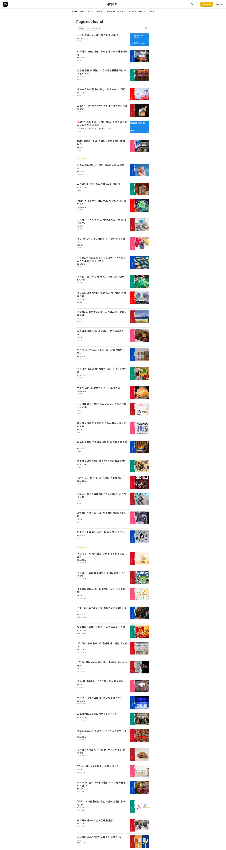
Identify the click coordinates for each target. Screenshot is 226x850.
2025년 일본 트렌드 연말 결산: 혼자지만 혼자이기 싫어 (102, 664)
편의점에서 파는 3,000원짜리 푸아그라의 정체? (101, 749)
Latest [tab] (81, 28)
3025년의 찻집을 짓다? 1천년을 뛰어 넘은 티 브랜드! (102, 645)
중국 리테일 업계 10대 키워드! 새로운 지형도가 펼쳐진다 (101, 294)
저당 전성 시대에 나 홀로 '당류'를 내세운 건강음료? (100, 555)
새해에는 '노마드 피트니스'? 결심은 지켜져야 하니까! (102, 514)
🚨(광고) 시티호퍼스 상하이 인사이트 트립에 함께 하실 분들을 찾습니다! (102, 124)
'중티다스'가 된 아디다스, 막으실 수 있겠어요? (100, 477)
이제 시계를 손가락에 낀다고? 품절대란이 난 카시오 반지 (101, 495)
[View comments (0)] (94, 63)
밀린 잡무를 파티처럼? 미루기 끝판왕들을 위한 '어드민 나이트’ (102, 72)
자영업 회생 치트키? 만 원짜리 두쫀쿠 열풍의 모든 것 (102, 332)
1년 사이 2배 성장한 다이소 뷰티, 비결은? (97, 766)
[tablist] (89, 28)
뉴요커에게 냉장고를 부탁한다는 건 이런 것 (98, 184)
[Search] (192, 4)
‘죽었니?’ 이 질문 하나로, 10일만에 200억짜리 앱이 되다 (101, 202)
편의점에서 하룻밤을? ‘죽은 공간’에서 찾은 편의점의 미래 (102, 313)
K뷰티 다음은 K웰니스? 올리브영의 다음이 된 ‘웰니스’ (101, 143)
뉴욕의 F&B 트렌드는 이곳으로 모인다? (96, 714)
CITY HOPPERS (83, 38)
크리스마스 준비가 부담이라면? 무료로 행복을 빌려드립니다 (101, 784)
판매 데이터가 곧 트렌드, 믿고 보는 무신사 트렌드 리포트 (101, 425)
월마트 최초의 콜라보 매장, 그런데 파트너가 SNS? (102, 89)
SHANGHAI (81, 92)
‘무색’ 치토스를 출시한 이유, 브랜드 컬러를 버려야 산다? (101, 803)
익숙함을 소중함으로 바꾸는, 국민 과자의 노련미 (101, 627)
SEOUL (80, 147)
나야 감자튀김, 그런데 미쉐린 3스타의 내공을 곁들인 (102, 444)
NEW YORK (81, 76)
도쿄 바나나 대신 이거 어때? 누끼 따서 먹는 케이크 (102, 105)
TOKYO (80, 109)
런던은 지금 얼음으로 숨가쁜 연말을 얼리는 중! (100, 697)
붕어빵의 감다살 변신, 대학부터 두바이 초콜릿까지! (101, 590)
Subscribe (206, 4)
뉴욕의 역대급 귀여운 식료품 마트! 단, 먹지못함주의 (101, 370)
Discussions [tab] (95, 28)
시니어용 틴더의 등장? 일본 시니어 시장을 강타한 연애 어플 (101, 406)
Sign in (219, 4)
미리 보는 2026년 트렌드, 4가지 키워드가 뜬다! (101, 532)
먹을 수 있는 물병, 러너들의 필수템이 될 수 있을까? (100, 167)
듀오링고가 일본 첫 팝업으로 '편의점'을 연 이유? (101, 572)
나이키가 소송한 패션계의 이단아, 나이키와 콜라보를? (102, 53)
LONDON (81, 58)
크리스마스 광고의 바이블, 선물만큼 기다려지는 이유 (102, 609)
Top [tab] (87, 28)
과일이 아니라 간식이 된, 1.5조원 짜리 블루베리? (101, 461)
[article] (113, 40)
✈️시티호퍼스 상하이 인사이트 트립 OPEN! (94, 128)
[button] (74, 11)
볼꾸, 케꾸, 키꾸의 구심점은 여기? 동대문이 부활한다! (101, 240)
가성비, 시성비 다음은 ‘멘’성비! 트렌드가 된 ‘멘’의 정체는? (101, 221)
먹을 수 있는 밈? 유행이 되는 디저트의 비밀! (99, 387)
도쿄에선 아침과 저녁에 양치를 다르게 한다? (99, 837)
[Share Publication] (197, 4)
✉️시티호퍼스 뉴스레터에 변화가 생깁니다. (98, 35)
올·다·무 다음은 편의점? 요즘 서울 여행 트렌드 (100, 681)
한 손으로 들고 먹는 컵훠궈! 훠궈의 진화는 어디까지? (101, 732)
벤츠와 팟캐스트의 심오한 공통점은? (95, 820)
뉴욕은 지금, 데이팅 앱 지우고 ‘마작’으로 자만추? (101, 276)
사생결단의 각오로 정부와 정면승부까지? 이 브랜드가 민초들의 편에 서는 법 (101, 259)
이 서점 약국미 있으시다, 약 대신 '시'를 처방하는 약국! (101, 351)
